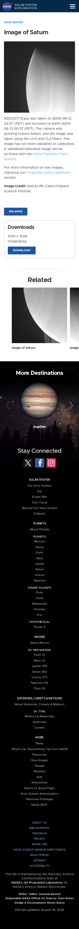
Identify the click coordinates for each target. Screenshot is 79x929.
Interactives (39, 782)
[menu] (72, 6)
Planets (39, 523)
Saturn (39, 569)
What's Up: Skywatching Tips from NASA (39, 749)
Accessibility (40, 866)
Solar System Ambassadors (40, 793)
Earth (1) (39, 654)
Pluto (39, 592)
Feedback (39, 833)
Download (22, 250)
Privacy (40, 839)
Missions (40, 771)
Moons (39, 637)
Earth (39, 552)
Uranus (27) (40, 677)
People (39, 765)
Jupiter (39, 427)
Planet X (39, 627)
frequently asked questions (48, 172)
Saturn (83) (39, 671)
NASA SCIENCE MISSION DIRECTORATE (40, 850)
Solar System (39, 479)
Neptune (40, 580)
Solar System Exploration (23, 6)
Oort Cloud (39, 502)
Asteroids (39, 722)
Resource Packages (39, 799)
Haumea (39, 609)
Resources (39, 754)
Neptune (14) (39, 682)
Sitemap (40, 860)
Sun (39, 491)
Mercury (39, 541)
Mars (39, 558)
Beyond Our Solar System (39, 508)
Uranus (39, 575)
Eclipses (39, 513)
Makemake (39, 603)
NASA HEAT (39, 804)
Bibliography (39, 828)
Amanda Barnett (50, 894)
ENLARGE (15, 211)
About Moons (39, 642)
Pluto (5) (40, 688)
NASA (5, 6)
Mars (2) (39, 660)
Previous (8, 405)
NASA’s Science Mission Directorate (39, 886)
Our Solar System (39, 485)
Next (70, 405)
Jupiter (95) (39, 666)
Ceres (39, 598)
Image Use (39, 844)
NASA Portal (39, 855)
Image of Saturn (23, 347)
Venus (39, 547)
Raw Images (13, 22)
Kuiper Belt (39, 496)
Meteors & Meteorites (39, 716)
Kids (40, 777)
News (39, 743)
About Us (39, 822)
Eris (39, 615)
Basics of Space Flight (39, 788)
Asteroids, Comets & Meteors (39, 698)
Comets (39, 727)
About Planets (39, 529)
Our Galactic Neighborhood (23, 16)
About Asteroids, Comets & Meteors (39, 704)
